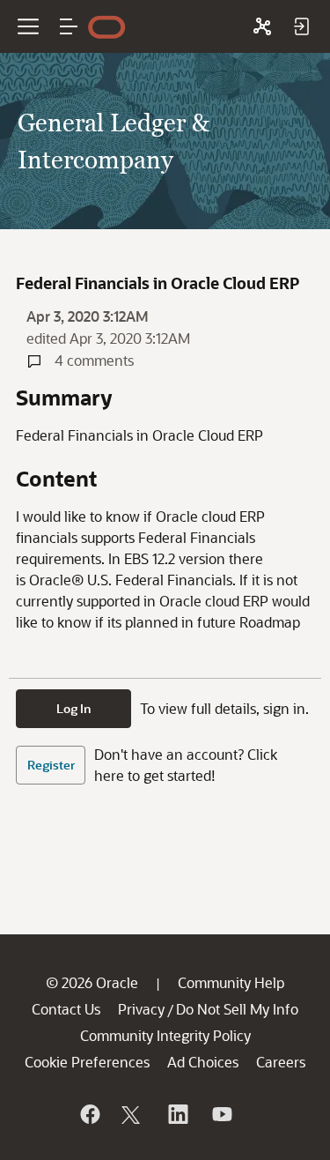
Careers (280, 1061)
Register (51, 764)
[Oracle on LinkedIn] (176, 1114)
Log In (74, 708)
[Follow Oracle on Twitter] (132, 1114)
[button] (68, 26)
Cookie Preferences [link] (87, 1061)
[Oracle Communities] (262, 26)
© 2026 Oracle (92, 982)
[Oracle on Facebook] (88, 1114)
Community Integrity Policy (165, 1035)
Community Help (231, 982)
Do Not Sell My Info (237, 1009)
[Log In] (301, 26)
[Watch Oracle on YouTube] (220, 1114)
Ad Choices (202, 1061)
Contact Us (66, 1009)
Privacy (141, 1009)
